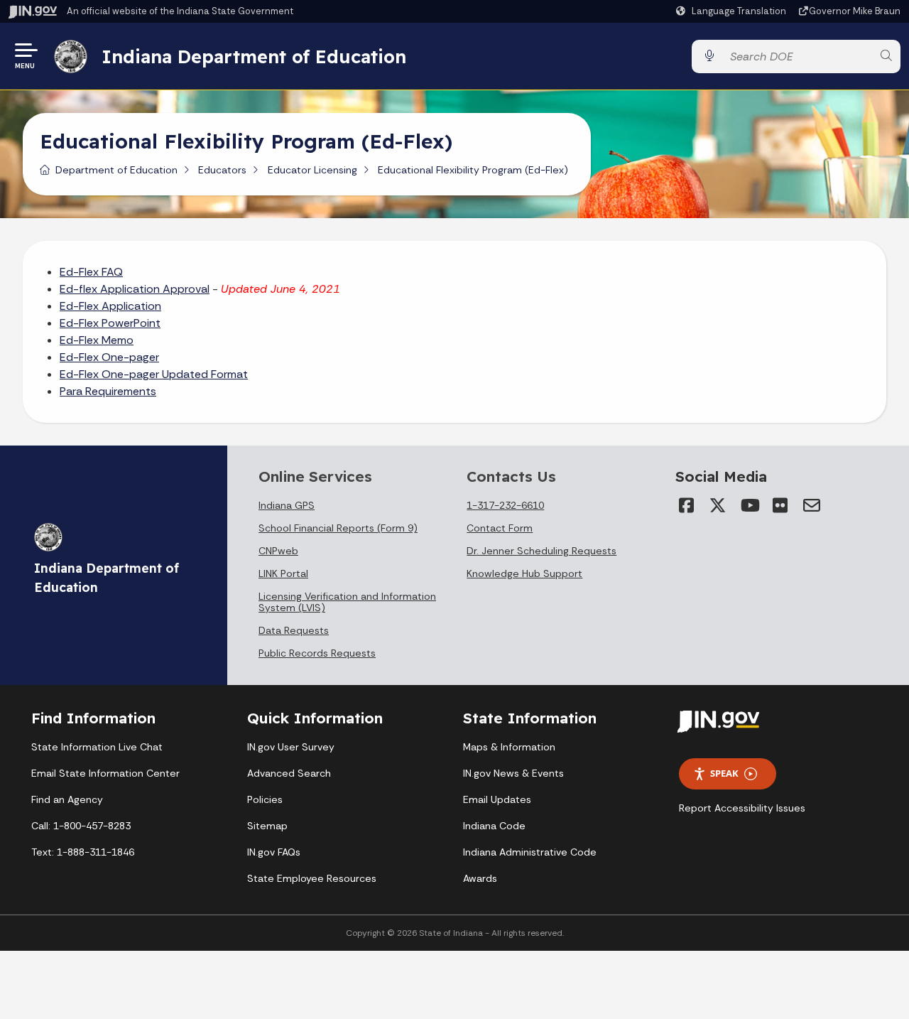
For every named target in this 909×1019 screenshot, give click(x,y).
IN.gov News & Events (513, 773)
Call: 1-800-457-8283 (81, 825)
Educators (222, 169)
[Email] (811, 505)
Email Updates (497, 799)
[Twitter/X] (718, 505)
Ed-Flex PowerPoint (110, 323)
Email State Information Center (105, 773)
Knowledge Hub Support (524, 573)
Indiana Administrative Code (530, 852)
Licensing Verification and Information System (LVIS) (347, 602)
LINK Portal (283, 573)
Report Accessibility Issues (742, 808)
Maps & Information (509, 746)
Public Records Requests (317, 653)
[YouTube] (749, 505)
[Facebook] (686, 505)
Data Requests (293, 630)
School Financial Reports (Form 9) (338, 528)
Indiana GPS (286, 505)
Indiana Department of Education (254, 56)
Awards (480, 878)
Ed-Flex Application (110, 305)
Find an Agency (67, 799)
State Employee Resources (311, 878)
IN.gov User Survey (290, 746)
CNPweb (278, 550)
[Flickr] (780, 505)
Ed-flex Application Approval (134, 288)
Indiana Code (494, 825)
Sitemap (267, 825)
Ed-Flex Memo (97, 340)
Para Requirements (108, 391)
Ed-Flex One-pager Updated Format (154, 374)
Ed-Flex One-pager (109, 357)
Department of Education (116, 169)
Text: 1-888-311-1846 (82, 852)
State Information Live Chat (97, 746)
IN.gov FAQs (273, 852)
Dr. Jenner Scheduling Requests (541, 550)
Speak (724, 773)
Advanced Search (289, 773)
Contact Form (500, 528)
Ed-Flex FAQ (91, 271)
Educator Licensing (312, 169)
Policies (265, 799)
